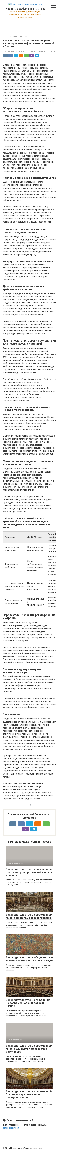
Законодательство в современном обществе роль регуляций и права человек (29, 872)
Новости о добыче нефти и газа (25, 8)
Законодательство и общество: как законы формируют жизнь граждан (29, 959)
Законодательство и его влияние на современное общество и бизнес (28, 1003)
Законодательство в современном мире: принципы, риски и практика (29, 916)
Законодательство (19, 36)
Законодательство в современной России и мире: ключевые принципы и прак (29, 1094)
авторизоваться (11, 1128)
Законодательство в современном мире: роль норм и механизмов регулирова (29, 1048)
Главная (6, 36)
